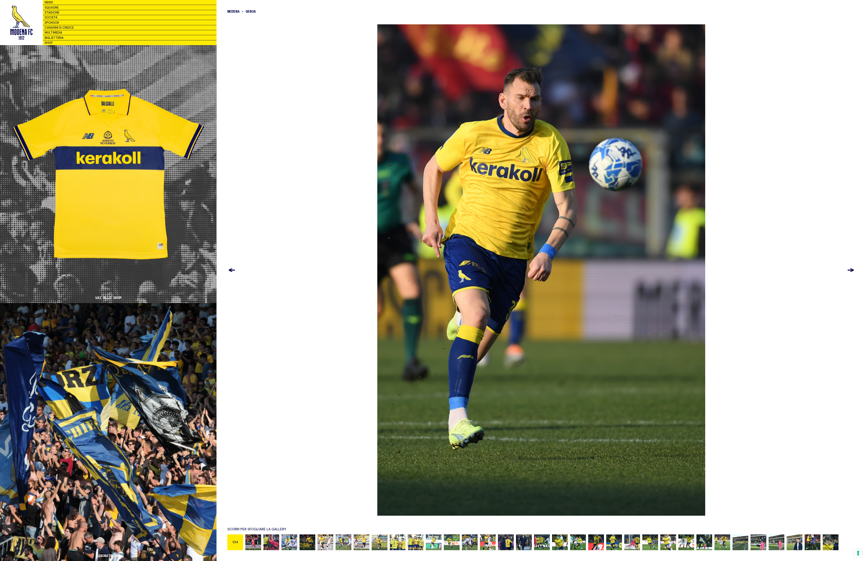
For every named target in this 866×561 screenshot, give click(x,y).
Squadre (52, 7)
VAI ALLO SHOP (108, 297)
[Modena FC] (21, 22)
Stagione (52, 12)
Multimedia (53, 32)
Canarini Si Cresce (59, 28)
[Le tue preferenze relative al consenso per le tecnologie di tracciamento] (858, 553)
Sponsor (52, 23)
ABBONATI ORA (108, 555)
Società (51, 17)
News (49, 2)
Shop (49, 43)
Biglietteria (54, 38)
